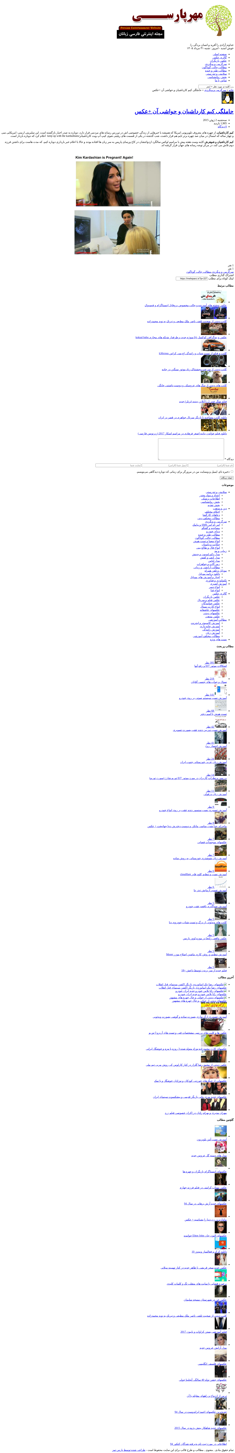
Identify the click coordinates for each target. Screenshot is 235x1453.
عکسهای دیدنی (211, 613)
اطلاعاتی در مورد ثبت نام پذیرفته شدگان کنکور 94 (198, 1443)
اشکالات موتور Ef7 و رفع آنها (210, 665)
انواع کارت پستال (210, 606)
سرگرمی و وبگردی (216, 64)
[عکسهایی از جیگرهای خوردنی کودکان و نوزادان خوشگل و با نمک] (214, 1077)
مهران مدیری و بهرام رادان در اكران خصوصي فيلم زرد (196, 1112)
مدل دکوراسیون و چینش (206, 554)
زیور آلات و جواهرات (208, 564)
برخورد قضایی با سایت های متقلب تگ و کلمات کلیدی (197, 1283)
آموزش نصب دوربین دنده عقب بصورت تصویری (200, 730)
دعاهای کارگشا (211, 515)
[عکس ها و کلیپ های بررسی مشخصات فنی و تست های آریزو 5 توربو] (214, 1029)
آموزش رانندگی (211, 629)
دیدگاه (229, 459)
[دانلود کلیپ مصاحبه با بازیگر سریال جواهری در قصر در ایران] (214, 414)
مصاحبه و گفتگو (211, 528)
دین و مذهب (220, 508)
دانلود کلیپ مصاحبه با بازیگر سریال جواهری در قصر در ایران (192, 417)
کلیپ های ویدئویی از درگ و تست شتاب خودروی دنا (198, 922)
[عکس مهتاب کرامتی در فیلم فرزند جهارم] (221, 1184)
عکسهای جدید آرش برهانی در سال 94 (205, 1203)
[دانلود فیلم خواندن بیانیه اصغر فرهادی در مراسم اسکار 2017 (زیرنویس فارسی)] (214, 430)
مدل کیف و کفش (210, 557)
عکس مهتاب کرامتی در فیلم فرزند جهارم (203, 1187)
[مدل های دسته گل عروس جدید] (221, 1152)
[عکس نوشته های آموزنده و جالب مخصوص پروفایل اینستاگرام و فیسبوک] (214, 302)
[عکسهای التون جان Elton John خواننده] (221, 1232)
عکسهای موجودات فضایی (212, 842)
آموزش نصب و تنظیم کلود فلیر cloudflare (203, 874)
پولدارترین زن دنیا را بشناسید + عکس (206, 1219)
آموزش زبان (213, 632)
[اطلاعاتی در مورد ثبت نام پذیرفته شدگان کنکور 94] (221, 1440)
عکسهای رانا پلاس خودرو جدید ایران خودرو (202, 994)
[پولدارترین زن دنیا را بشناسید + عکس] (221, 1216)
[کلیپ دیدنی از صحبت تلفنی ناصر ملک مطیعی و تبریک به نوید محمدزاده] (214, 318)
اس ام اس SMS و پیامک (206, 524)
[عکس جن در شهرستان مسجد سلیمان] (221, 1296)
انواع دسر (214, 587)
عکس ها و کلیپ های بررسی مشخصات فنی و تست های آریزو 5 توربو (188, 1032)
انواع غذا (215, 590)
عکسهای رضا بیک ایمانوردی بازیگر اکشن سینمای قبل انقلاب (193, 987)
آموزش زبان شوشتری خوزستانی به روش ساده (200, 858)
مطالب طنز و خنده (216, 70)
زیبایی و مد (220, 551)
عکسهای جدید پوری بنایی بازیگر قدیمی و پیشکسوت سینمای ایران (190, 1096)
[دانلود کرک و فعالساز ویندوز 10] (221, 1248)
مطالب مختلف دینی (208, 518)
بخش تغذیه (214, 505)
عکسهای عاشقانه (210, 609)
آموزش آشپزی (218, 583)
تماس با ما (221, 80)
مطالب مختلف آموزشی (206, 636)
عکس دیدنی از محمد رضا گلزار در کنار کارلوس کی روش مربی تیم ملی (186, 1064)
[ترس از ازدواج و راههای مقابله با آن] (221, 1392)
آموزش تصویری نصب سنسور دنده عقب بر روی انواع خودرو (193, 810)
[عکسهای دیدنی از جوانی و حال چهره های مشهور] (198, 997)
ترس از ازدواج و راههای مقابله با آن (207, 1395)
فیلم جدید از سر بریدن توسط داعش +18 (204, 970)
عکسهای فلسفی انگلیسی (212, 1363)
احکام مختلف (212, 511)
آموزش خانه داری (210, 626)
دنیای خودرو (213, 531)
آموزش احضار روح (216, 746)
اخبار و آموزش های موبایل (205, 577)
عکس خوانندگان (210, 603)
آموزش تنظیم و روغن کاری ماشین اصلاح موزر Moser (196, 954)
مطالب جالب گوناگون (214, 67)
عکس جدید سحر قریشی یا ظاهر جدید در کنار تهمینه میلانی (194, 1267)
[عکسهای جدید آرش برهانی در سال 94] (221, 1200)
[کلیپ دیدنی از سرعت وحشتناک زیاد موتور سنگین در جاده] (214, 366)
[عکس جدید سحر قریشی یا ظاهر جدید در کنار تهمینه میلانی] (221, 1264)
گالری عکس (219, 57)
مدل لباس (214, 560)
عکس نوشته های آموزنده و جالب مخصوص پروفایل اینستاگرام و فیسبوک (186, 305)
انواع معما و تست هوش (206, 541)
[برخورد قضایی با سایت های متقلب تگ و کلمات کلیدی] (221, 1280)
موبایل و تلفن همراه (216, 570)
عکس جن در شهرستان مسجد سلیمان (205, 1299)
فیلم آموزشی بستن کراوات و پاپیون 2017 (203, 1331)
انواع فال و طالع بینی (208, 547)
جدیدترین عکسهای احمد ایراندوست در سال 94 (201, 1411)
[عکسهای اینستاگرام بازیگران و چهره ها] (221, 1168)
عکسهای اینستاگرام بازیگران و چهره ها (205, 1171)
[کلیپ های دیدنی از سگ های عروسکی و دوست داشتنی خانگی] (214, 382)
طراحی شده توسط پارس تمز (128, 1450)
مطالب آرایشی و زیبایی (206, 567)
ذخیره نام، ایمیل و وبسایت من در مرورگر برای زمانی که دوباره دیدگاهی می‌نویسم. (182, 471)
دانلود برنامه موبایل (209, 573)
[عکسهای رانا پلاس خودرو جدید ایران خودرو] (201, 990)
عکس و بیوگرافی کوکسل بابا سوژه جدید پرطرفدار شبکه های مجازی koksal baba (181, 337)
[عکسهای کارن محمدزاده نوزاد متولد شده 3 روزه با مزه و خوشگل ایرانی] (214, 1045)
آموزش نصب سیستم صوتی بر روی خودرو (203, 698)
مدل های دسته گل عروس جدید (209, 1155)
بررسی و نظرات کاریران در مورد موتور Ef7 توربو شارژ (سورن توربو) (188, 778)
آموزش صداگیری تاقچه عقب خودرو (206, 906)
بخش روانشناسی (217, 77)
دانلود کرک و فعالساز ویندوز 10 (209, 1251)
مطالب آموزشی (217, 619)
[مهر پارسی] (173, 37)
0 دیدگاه (222, 126)
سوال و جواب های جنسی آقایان (209, 681)
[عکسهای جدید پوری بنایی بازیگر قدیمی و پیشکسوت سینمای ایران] (214, 1093)
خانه (231, 90)
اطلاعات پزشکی (210, 498)
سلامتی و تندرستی (216, 73)
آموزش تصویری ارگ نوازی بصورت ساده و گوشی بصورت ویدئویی (190, 1016)
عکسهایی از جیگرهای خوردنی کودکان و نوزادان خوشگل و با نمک (190, 1080)
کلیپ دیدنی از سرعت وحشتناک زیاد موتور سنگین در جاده (194, 369)
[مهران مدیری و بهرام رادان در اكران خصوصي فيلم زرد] (214, 1109)
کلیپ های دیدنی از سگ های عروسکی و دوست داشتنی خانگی (192, 385)
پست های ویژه (218, 639)
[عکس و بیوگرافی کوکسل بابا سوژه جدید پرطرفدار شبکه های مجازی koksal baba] (214, 334)
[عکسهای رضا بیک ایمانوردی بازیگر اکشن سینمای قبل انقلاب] (191, 984)
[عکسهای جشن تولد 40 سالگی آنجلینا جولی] (221, 1376)
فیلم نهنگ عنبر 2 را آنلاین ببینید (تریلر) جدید (203, 401)
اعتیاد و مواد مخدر (209, 495)
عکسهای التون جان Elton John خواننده (205, 1235)
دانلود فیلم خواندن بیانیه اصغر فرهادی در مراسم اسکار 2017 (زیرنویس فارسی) (182, 433)
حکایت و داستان (211, 544)
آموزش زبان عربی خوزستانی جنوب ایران (203, 762)
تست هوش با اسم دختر (213, 714)
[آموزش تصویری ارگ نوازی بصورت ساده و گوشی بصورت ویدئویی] (214, 1013)
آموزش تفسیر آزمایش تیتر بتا (210, 890)
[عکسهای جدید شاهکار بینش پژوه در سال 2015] (221, 1424)
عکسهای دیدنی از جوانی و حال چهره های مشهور (199, 1000)
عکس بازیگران (218, 60)
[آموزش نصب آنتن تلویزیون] (221, 1136)
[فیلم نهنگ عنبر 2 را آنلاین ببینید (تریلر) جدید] (214, 398)
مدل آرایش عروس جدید (213, 1347)
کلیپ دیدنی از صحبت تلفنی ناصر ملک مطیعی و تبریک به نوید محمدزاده (187, 321)
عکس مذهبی (212, 616)
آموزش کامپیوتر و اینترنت (205, 623)
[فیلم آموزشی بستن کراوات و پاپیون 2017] (221, 1328)
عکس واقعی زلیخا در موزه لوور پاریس (205, 938)
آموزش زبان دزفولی (215, 794)
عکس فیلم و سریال (208, 600)
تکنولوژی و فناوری (216, 580)
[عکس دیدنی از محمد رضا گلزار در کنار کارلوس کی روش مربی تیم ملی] (214, 1061)
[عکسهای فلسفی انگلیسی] (221, 1360)
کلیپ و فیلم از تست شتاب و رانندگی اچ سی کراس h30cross (193, 353)
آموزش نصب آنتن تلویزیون (212, 1139)
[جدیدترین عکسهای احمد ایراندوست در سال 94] (221, 1408)
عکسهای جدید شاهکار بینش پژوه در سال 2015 (200, 1427)
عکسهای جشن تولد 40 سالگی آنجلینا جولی (203, 1379)
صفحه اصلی (220, 54)
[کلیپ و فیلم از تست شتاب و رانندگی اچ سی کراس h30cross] (214, 350)
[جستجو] (232, 87)
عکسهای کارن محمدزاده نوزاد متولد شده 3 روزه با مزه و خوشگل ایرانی (186, 1048)
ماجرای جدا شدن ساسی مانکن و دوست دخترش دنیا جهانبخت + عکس (187, 826)
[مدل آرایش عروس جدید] (221, 1344)
